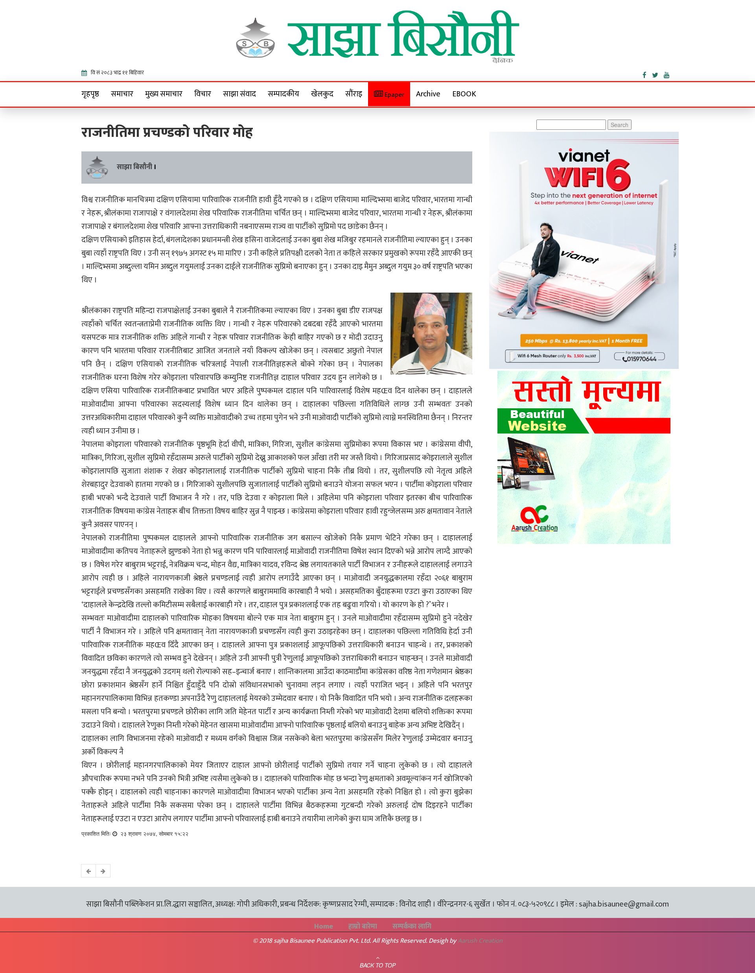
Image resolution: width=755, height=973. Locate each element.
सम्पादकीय (283, 94)
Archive (428, 94)
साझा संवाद (239, 94)
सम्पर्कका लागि (411, 926)
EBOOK (464, 94)
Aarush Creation (480, 940)
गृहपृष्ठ (90, 94)
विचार (202, 94)
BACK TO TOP (378, 965)
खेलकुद (322, 94)
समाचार (122, 94)
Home (323, 926)
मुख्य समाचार (163, 94)
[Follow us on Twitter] (658, 73)
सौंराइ (353, 94)
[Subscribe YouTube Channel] (669, 73)
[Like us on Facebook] (647, 73)
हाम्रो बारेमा (362, 926)
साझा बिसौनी (134, 167)
